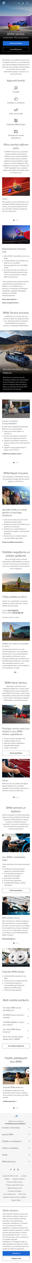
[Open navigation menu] (27, 3)
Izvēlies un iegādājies (10, 1148)
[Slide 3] (18, 220)
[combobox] (28, 1071)
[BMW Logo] (3, 3)
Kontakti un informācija (11, 1128)
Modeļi (4, 1155)
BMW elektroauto (9, 1161)
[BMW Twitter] (14, 1170)
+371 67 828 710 (17, 613)
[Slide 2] (16, 220)
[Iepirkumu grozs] (23, 3)
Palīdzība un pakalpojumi (11, 1141)
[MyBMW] (19, 3)
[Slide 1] (14, 220)
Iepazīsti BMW (7, 1134)
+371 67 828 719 (12, 610)
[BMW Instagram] (18, 1170)
